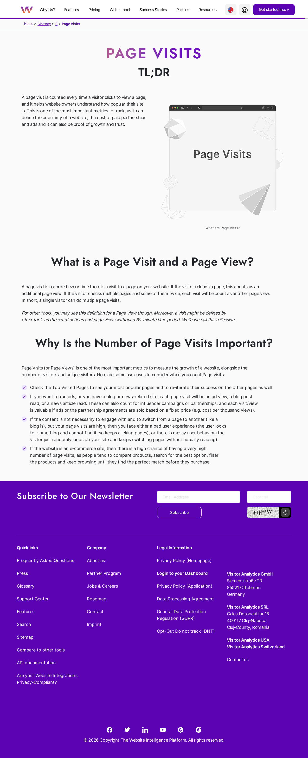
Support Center (33, 598)
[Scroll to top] (296, 730)
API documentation (36, 662)
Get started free (273, 9)
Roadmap (96, 598)
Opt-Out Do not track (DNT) (186, 631)
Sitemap (25, 637)
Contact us (237, 659)
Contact (95, 611)
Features (71, 9)
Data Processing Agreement (185, 598)
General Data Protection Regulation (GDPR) (181, 615)
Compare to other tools (41, 649)
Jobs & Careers (102, 586)
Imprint (94, 624)
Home (29, 23)
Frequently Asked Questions (45, 560)
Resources (207, 9)
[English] (231, 9)
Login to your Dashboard (182, 573)
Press (22, 573)
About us (96, 560)
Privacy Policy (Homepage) (184, 560)
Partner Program (104, 573)
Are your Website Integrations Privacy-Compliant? (47, 679)
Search (24, 624)
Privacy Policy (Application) (184, 586)
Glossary (44, 24)
